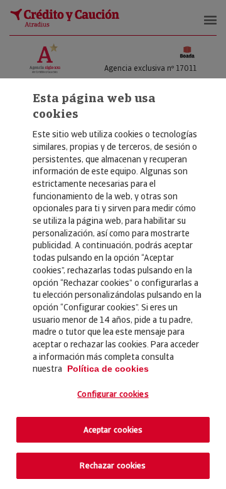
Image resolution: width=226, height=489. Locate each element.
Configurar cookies (112, 394)
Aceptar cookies (113, 429)
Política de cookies (108, 369)
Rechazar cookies (113, 465)
